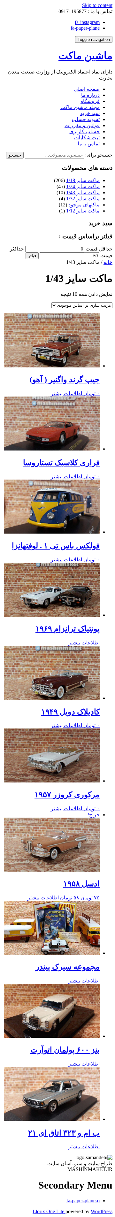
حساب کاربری (84, 131)
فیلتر (32, 255)
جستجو (15, 155)
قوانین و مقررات (82, 125)
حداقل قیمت (99, 248)
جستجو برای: (98, 155)
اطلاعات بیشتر (66, 393)
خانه (107, 262)
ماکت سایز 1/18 (83, 180)
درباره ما (90, 95)
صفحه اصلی (87, 89)
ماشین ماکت (85, 55)
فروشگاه (90, 101)
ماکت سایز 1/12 (83, 210)
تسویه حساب (86, 119)
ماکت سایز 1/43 (83, 192)
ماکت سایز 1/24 (83, 186)
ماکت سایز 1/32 (83, 198)
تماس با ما (89, 143)
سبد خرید (90, 113)
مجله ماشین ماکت (80, 107)
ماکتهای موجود (84, 204)
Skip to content (97, 5)
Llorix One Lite (49, 1211)
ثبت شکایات (87, 137)
